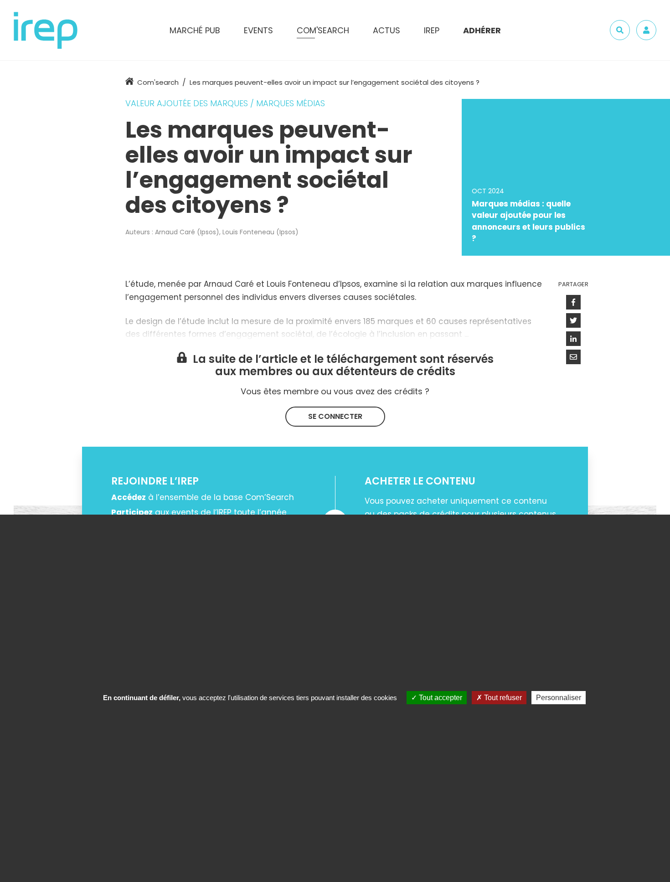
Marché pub (195, 30)
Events (258, 30)
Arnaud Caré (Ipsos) (187, 232)
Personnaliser (558, 697)
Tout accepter (439, 697)
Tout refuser (502, 697)
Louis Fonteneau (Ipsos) (260, 232)
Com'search (158, 82)
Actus (386, 30)
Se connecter (335, 416)
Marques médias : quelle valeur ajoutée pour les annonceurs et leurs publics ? (528, 221)
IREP (431, 30)
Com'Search (323, 30)
